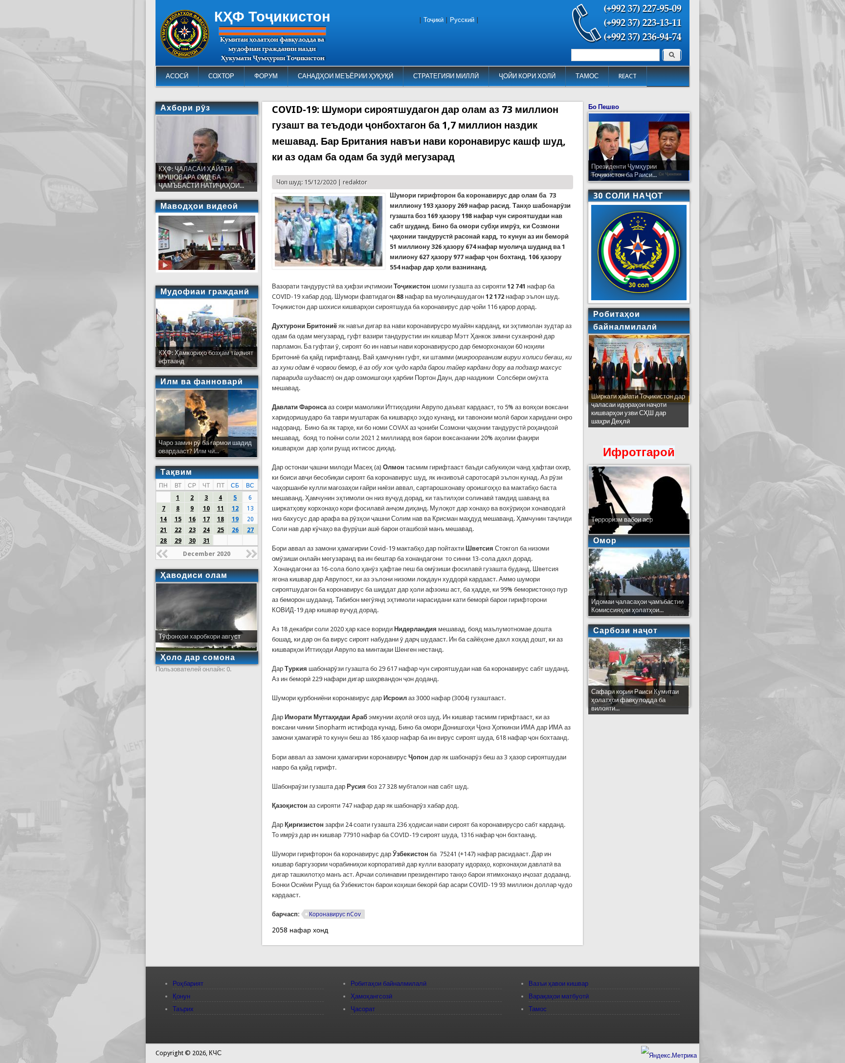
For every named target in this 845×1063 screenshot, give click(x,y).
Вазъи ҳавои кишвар (558, 983)
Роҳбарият (188, 983)
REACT (628, 76)
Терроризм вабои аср (622, 519)
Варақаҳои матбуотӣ (559, 996)
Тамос (538, 1009)
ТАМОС (587, 76)
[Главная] (184, 56)
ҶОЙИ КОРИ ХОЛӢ (527, 76)
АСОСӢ (177, 76)
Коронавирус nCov (335, 914)
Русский (462, 19)
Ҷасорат (363, 1009)
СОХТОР (221, 76)
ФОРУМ (266, 76)
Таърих (183, 1009)
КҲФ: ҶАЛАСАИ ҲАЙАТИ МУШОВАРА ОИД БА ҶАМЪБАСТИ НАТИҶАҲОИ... (201, 177)
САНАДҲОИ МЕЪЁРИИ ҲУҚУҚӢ (345, 76)
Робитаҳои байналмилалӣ (388, 983)
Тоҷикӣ (433, 19)
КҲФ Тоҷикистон (272, 16)
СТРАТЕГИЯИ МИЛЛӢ (446, 76)
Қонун (181, 996)
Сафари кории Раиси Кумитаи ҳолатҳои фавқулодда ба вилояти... (635, 700)
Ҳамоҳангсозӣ (371, 996)
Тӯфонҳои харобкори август (199, 636)
